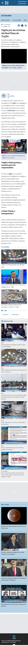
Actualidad (7, 24)
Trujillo (13, 103)
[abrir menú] (2, 3)
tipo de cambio (16, 20)
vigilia (10, 174)
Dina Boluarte (5, 20)
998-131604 (23, 3)
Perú (2, 342)
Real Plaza (11, 110)
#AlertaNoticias (22, 1)
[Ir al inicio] (6, 3)
